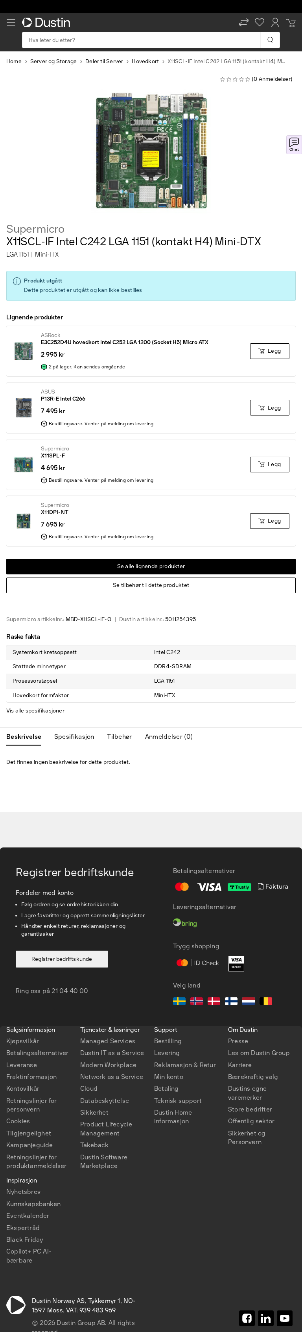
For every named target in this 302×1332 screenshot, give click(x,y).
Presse (238, 1041)
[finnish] (231, 1002)
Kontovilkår (22, 1088)
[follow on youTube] (285, 1318)
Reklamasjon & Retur (185, 1065)
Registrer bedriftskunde (61, 959)
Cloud (89, 1088)
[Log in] (275, 22)
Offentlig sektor (251, 1121)
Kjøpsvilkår (22, 1041)
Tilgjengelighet (28, 1133)
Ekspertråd (23, 1228)
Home (14, 61)
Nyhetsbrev (23, 1191)
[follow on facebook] (247, 1318)
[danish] (214, 1002)
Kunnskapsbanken (33, 1204)
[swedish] (179, 1002)
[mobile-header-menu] (11, 22)
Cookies (18, 1121)
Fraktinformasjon (31, 1077)
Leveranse (21, 1065)
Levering (167, 1053)
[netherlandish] (248, 1002)
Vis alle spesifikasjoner (35, 710)
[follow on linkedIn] (266, 1318)
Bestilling (168, 1041)
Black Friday (24, 1239)
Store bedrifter (250, 1109)
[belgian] (266, 1002)
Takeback (94, 1145)
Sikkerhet (94, 1112)
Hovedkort (145, 61)
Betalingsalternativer (37, 1053)
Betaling (166, 1088)
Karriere (240, 1065)
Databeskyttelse (104, 1100)
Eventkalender (28, 1215)
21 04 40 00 (70, 991)
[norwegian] (196, 1002)
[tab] (27, 737)
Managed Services (107, 1041)
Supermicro (35, 229)
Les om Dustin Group (259, 1053)
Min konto (168, 1077)
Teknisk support (178, 1100)
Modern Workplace (108, 1065)
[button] (244, 22)
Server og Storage (53, 61)
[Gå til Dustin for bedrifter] (47, 22)
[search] (270, 40)
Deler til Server (104, 61)
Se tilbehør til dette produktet (151, 585)
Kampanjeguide (29, 1145)
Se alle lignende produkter (151, 566)
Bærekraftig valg (253, 1077)
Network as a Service (111, 1077)
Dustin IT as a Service (112, 1053)
